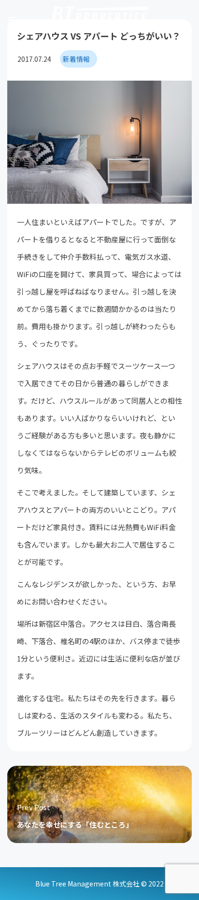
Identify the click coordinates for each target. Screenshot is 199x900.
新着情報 (76, 59)
